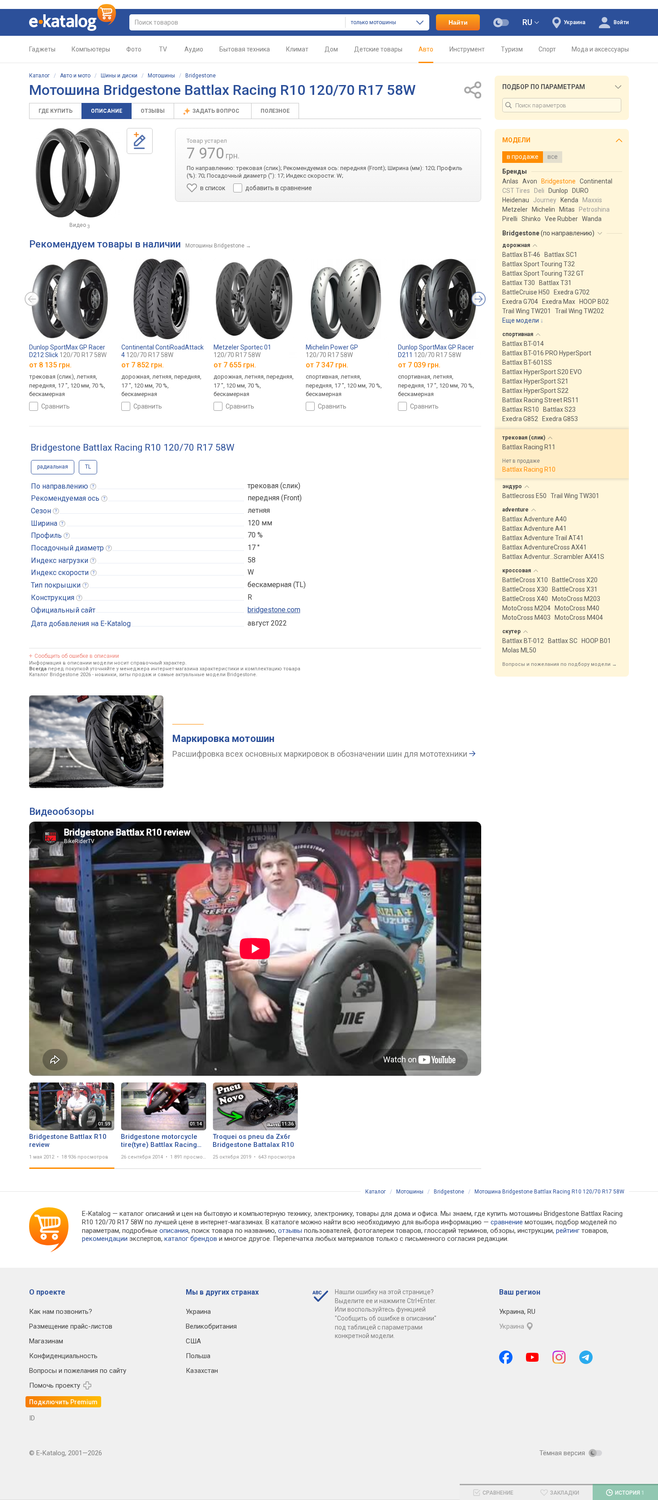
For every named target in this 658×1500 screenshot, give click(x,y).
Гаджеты (42, 49)
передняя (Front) (275, 498)
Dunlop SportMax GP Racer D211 (436, 351)
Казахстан (202, 1371)
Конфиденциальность (63, 1356)
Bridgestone (200, 75)
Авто (426, 49)
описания (173, 1231)
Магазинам (46, 1341)
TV (163, 49)
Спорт (547, 49)
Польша (198, 1356)
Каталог (39, 75)
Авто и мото (75, 75)
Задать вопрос (216, 111)
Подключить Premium (63, 1402)
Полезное (275, 111)
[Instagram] (559, 1357)
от (50, 365)
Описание (106, 111)
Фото (133, 49)
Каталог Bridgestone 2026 (60, 675)
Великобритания (211, 1326)
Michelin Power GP (332, 351)
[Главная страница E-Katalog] (72, 22)
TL (88, 467)
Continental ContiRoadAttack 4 (162, 351)
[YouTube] (532, 1357)
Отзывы (153, 111)
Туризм (512, 49)
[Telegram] (586, 1357)
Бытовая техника (244, 49)
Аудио (193, 49)
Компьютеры (91, 49)
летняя (259, 510)
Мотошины (161, 75)
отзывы (290, 1231)
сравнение (507, 1222)
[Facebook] (506, 1357)
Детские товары (378, 49)
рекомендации (105, 1239)
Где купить (55, 111)
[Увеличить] (78, 172)
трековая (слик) (274, 486)
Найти (458, 22)
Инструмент (467, 49)
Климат (297, 49)
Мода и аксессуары (600, 49)
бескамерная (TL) (277, 584)
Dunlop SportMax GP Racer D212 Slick (68, 351)
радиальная (52, 467)
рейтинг (568, 1231)
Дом (331, 49)
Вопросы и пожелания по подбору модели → (559, 664)
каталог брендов (190, 1239)
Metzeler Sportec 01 (242, 351)
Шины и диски (119, 75)
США (193, 1341)
